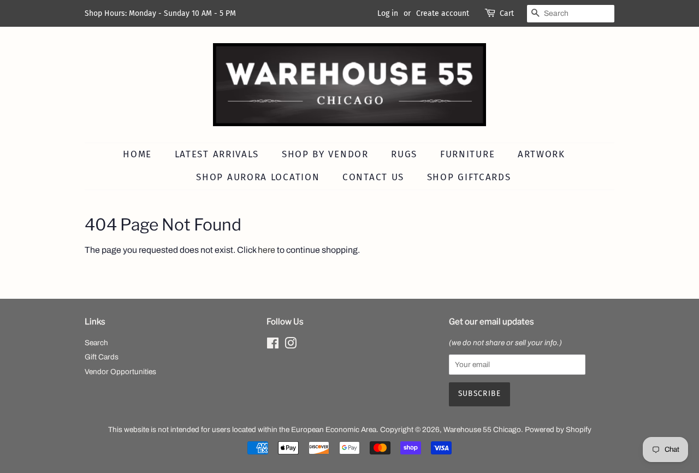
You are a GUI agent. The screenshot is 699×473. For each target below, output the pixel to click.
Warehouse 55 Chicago (482, 429)
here (266, 250)
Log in (387, 13)
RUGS (404, 154)
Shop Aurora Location (257, 177)
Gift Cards (102, 357)
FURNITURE (467, 154)
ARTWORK (541, 154)
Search (96, 343)
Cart (507, 13)
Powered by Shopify (558, 429)
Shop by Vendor (325, 154)
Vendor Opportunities (120, 372)
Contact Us (373, 177)
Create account (442, 13)
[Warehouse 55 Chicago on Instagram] (291, 345)
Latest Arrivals (217, 154)
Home (137, 154)
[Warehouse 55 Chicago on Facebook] (272, 345)
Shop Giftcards (469, 177)
